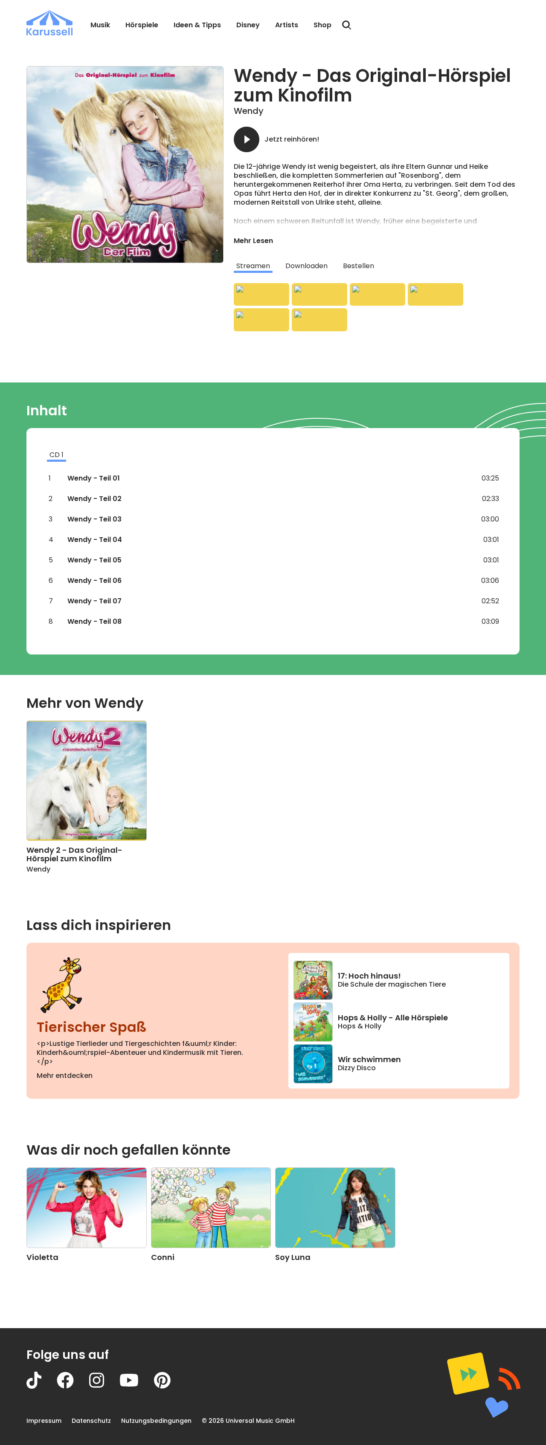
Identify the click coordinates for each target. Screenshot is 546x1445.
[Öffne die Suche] (347, 25)
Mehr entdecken (65, 1075)
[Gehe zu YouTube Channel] (136, 1386)
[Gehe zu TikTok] (41, 1386)
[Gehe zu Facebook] (73, 1386)
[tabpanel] (377, 307)
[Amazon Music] (319, 294)
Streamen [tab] (253, 266)
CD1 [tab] (56, 455)
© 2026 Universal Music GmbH (248, 1421)
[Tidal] (261, 319)
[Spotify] (377, 294)
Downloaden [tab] (306, 266)
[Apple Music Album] (261, 294)
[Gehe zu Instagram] (104, 1386)
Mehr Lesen (253, 241)
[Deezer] (435, 294)
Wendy (249, 111)
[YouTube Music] (319, 319)
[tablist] (377, 266)
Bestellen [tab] (358, 266)
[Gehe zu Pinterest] (170, 1386)
